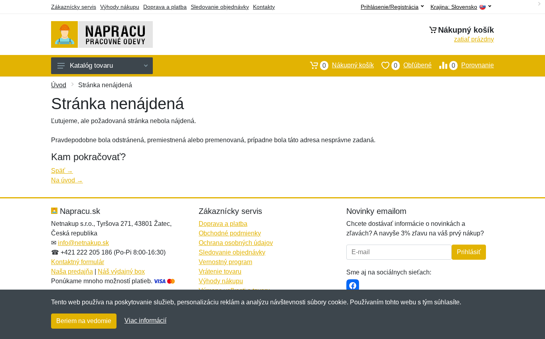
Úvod (58, 85)
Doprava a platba (165, 7)
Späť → (62, 170)
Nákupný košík (348, 65)
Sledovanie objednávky (220, 7)
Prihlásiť (469, 252)
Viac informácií (145, 320)
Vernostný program (225, 262)
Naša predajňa (72, 271)
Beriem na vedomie (83, 320)
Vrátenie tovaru (220, 271)
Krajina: (453, 7)
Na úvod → (67, 180)
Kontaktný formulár (77, 262)
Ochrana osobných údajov (236, 242)
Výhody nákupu (119, 7)
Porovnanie (473, 65)
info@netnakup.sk (83, 242)
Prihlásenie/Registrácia (390, 7)
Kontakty (264, 7)
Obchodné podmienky (230, 233)
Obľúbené (413, 65)
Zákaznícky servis (73, 7)
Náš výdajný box (121, 271)
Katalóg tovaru (91, 65)
